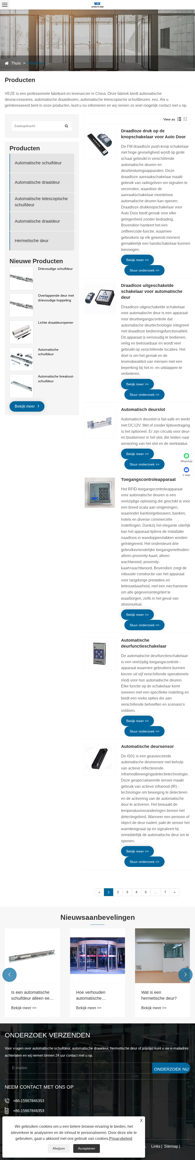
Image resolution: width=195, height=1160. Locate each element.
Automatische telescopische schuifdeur (41, 201)
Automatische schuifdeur (38, 163)
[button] (9, 975)
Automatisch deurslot (143, 409)
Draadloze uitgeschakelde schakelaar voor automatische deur (151, 291)
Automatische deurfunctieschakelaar (143, 643)
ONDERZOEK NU (171, 1069)
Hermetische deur (32, 240)
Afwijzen (59, 1148)
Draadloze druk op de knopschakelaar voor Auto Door (153, 134)
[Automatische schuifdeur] (21, 350)
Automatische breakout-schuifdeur (56, 378)
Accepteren (86, 1148)
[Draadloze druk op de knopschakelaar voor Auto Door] (100, 144)
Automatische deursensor (147, 746)
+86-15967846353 (28, 1101)
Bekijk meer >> (137, 260)
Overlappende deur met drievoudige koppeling (56, 298)
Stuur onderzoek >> (144, 270)
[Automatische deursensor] (100, 759)
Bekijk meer (25, 406)
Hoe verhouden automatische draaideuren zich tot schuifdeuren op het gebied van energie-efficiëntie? (95, 995)
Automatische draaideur (37, 182)
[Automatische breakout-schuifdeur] (21, 376)
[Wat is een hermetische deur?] (162, 955)
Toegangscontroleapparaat (148, 479)
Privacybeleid (120, 1139)
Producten (35, 63)
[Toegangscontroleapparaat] (100, 492)
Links (155, 1146)
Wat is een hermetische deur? (159, 995)
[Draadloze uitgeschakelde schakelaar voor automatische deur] (100, 298)
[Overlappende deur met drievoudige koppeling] (21, 296)
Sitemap (171, 1146)
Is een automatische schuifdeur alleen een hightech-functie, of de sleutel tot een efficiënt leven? (32, 995)
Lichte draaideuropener (55, 322)
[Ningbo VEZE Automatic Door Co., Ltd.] (97, 5)
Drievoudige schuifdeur (55, 269)
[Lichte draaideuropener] (21, 323)
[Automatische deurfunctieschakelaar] (100, 653)
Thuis (16, 63)
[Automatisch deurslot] (100, 422)
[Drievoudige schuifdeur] (21, 269)
